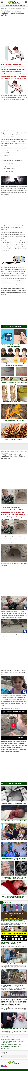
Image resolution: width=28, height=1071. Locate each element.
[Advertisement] (14, 31)
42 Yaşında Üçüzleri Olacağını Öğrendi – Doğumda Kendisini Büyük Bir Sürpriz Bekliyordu (14, 878)
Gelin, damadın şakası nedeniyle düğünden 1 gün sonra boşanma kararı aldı (14, 1029)
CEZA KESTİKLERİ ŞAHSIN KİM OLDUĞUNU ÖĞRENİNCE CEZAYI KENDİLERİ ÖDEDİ (11, 943)
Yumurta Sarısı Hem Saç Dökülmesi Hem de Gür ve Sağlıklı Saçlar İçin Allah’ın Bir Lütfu (14, 364)
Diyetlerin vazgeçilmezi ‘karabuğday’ (14, 439)
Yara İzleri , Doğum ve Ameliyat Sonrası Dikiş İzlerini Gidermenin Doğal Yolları (14, 383)
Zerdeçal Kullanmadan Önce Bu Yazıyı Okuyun (14, 420)
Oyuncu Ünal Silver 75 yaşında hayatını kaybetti (12, 963)
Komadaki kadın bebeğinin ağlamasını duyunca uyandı (14, 839)
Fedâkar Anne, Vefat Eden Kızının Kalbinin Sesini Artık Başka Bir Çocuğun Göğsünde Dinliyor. (14, 897)
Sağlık (6, 8)
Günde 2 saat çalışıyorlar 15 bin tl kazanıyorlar (15, 5)
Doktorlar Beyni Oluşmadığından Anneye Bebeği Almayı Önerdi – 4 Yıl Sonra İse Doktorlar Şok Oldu (14, 821)
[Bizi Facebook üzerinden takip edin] (2, 1066)
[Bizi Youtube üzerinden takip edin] (6, 1066)
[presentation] (1, 5)
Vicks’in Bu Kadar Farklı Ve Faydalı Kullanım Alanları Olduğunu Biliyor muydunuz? (14, 345)
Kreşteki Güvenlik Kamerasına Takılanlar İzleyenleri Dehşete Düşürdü (14, 859)
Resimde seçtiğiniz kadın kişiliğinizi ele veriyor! (12, 920)
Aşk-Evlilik (7, 451)
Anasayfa (2, 8)
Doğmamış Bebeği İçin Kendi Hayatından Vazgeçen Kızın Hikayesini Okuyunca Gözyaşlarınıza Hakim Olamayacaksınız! (14, 803)
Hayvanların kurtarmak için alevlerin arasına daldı (12, 985)
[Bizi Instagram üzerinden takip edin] (4, 1066)
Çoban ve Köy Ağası (5, 1007)
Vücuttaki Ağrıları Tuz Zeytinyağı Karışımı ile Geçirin (14, 401)
